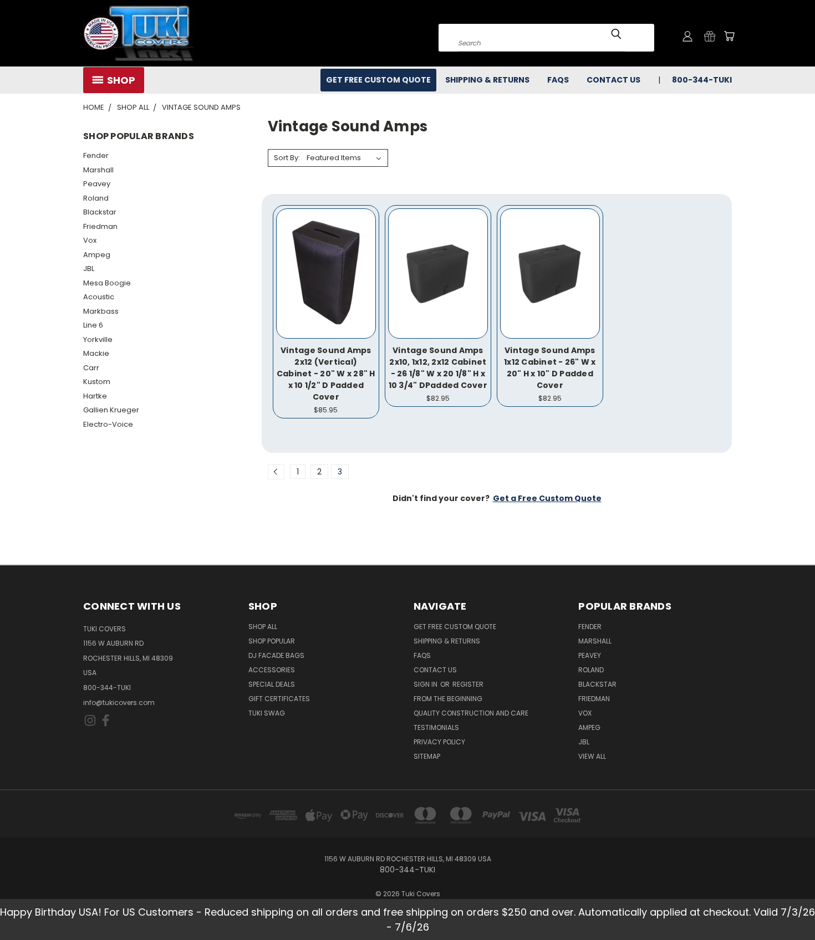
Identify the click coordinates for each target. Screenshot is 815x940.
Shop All (262, 626)
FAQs (558, 79)
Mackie (96, 353)
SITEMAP (427, 756)
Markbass (101, 311)
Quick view (326, 261)
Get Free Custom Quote (378, 79)
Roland (96, 198)
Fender (96, 155)
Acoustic (98, 297)
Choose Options (325, 282)
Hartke (95, 396)
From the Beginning (448, 698)
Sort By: (287, 157)
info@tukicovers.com (119, 702)
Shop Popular (271, 641)
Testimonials (436, 727)
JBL (88, 268)
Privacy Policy (439, 742)
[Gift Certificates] (709, 36)
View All (592, 756)
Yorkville (98, 339)
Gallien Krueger (111, 410)
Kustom (96, 381)
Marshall (98, 170)
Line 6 (93, 325)
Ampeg (96, 254)
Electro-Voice (108, 424)
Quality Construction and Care (471, 713)
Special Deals (271, 684)
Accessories (271, 670)
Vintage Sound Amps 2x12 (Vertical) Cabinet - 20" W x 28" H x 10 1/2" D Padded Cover (326, 373)
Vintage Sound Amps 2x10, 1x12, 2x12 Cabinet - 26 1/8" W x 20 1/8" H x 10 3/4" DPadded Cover (438, 368)
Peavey (96, 183)
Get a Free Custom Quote (547, 498)
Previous (785, 905)
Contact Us (613, 79)
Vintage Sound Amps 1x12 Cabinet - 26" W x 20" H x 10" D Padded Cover (550, 368)
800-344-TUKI (107, 687)
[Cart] (729, 36)
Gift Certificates (279, 698)
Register (467, 684)
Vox (89, 240)
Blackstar (99, 212)
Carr (91, 367)
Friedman (100, 226)
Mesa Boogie (107, 283)
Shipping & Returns (487, 79)
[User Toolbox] (687, 36)
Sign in (426, 684)
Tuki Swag (266, 713)
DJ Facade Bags (276, 655)
